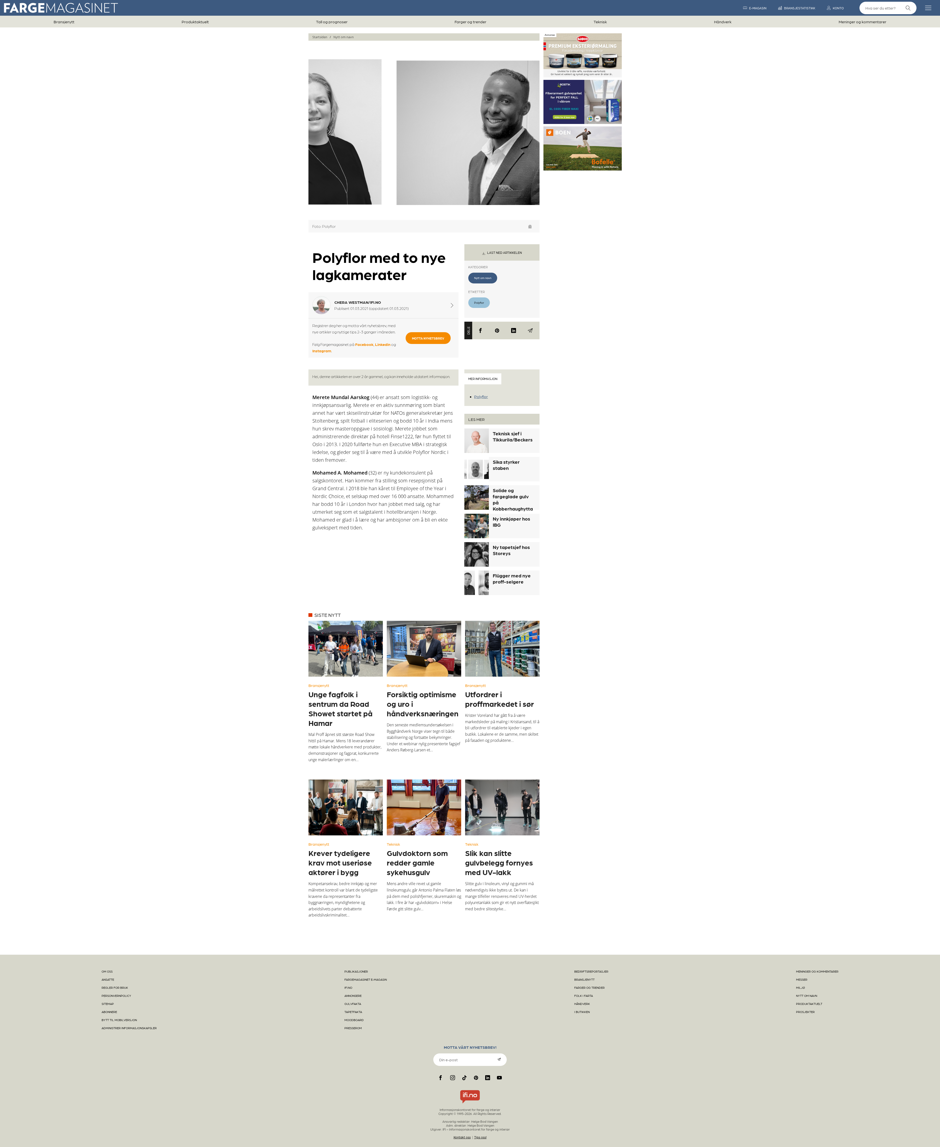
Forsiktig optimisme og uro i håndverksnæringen (422, 703)
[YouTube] (499, 1077)
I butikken (582, 1011)
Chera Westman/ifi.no (357, 302)
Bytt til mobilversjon (119, 1020)
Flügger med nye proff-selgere (512, 579)
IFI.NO (348, 987)
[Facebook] (480, 330)
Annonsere (353, 995)
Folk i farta (583, 995)
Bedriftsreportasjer (591, 971)
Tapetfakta (353, 1011)
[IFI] (470, 1103)
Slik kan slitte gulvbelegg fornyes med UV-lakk (499, 862)
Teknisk (600, 21)
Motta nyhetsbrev (428, 338)
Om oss (107, 971)
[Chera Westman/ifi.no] (452, 305)
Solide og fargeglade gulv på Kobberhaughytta (513, 499)
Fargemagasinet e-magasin (365, 979)
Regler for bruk (115, 987)
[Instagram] (452, 1077)
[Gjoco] (582, 75)
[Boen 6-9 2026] (582, 168)
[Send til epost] (530, 330)
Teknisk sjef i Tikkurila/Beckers (513, 436)
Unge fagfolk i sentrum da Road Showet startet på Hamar (340, 708)
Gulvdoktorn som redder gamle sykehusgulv (417, 862)
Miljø (800, 987)
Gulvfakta (352, 1003)
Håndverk (722, 21)
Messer (801, 979)
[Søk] (908, 8)
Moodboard (354, 1020)
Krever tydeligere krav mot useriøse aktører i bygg (340, 862)
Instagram (321, 350)
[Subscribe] (499, 1059)
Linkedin (382, 344)
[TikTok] (464, 1077)
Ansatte (108, 979)
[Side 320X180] (582, 122)
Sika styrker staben (506, 465)
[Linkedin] (513, 330)
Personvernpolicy (116, 995)
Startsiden (319, 37)
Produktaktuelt (195, 21)
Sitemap (108, 1003)
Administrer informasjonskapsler (129, 1028)
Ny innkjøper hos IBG (511, 522)
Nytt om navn (343, 37)
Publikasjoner (356, 971)
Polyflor (479, 302)
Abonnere (109, 1011)
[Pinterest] (497, 330)
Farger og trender (470, 21)
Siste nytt (327, 615)
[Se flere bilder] (530, 227)
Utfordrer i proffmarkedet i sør (499, 698)
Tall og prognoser (332, 21)
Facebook (364, 344)
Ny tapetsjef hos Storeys (511, 550)
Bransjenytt (64, 21)
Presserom (353, 1028)
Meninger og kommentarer (862, 21)
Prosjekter (805, 1011)
